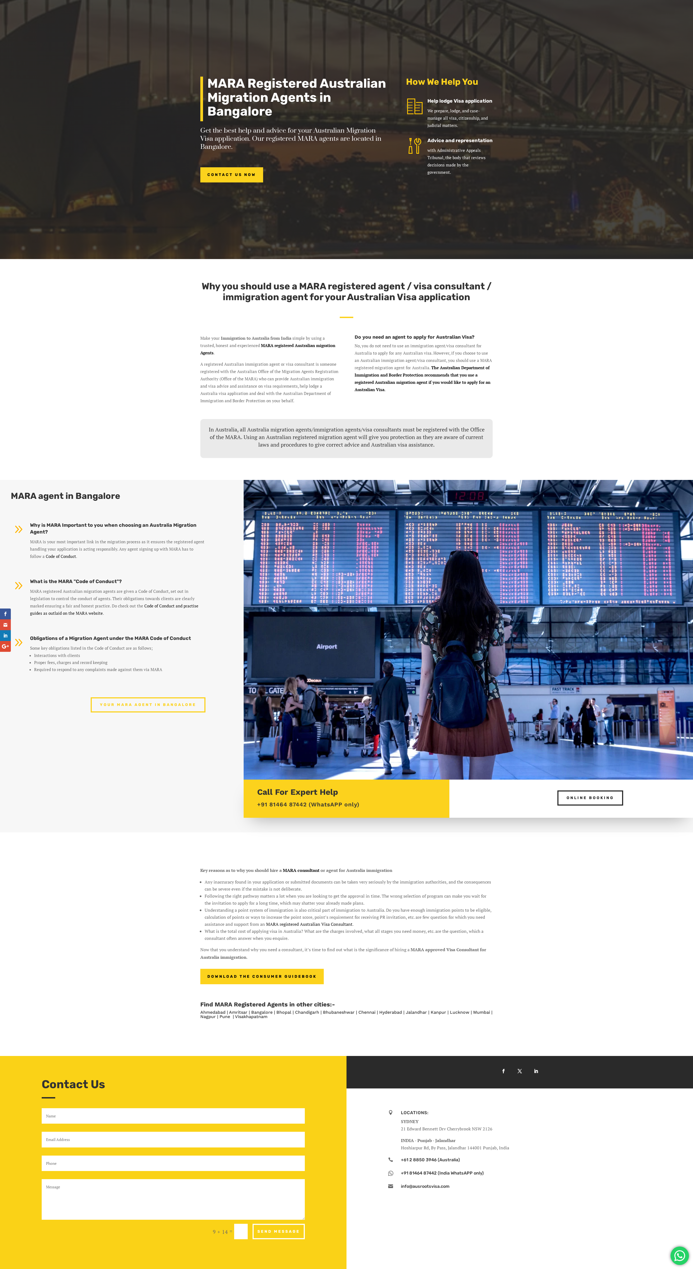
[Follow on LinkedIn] (536, 1071)
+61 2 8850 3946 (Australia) (430, 1159)
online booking (590, 798)
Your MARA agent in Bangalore (148, 704)
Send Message (278, 1231)
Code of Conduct (61, 556)
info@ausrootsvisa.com (425, 1186)
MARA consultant (301, 870)
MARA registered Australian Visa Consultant (309, 924)
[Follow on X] (520, 1071)
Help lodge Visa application (459, 101)
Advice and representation (460, 140)
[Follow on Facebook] (503, 1071)
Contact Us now (231, 174)
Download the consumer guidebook (262, 976)
